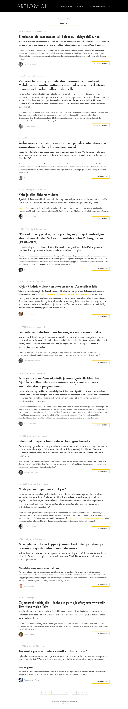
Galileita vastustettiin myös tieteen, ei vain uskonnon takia (59, 332)
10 (78, 693)
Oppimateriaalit (97, 6)
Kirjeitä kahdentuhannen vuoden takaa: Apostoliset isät (57, 286)
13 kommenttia (40, 31)
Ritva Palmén (29, 634)
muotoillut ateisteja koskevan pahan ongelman (86, 518)
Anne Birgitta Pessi (31, 680)
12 (86, 693)
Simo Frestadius (30, 423)
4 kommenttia (41, 646)
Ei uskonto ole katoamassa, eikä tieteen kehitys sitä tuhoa (59, 36)
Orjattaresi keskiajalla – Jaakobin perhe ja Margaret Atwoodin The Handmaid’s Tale (62, 604)
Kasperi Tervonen (31, 472)
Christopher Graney (32, 360)
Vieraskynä (64, 23)
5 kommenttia (39, 281)
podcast (81, 6)
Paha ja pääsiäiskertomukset (38, 194)
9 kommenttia (40, 137)
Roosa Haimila (29, 126)
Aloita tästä (67, 6)
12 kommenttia (40, 189)
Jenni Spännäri (29, 178)
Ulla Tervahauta (30, 314)
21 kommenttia (40, 373)
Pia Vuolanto (29, 586)
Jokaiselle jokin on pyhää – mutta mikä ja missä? (52, 651)
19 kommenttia (41, 436)
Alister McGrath (30, 270)
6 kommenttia (39, 75)
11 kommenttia (41, 229)
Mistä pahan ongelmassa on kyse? (42, 489)
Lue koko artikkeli (101, 63)
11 (82, 693)
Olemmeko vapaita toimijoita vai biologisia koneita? (54, 441)
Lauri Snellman (30, 216)
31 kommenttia (40, 539)
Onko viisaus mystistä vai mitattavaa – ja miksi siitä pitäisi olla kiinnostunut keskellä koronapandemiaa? (62, 144)
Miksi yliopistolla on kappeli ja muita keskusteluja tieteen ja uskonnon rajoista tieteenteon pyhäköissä (60, 546)
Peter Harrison (30, 64)
